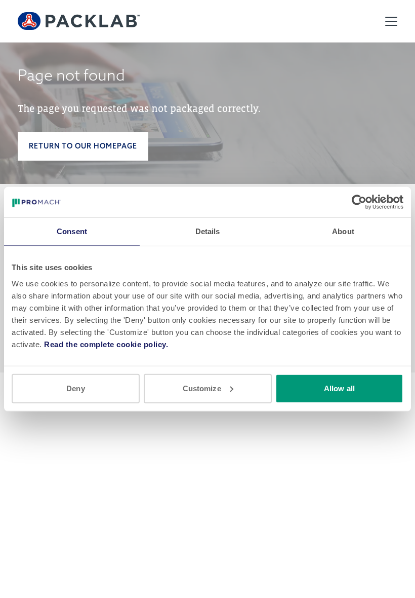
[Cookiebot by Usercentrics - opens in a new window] (359, 202)
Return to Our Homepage (83, 146)
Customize (202, 388)
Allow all (339, 388)
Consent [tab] (72, 231)
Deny (75, 388)
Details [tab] (207, 231)
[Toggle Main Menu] (391, 21)
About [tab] (343, 231)
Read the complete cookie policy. (106, 344)
